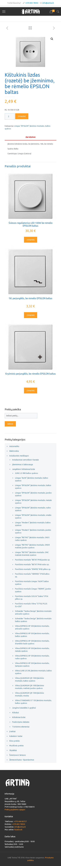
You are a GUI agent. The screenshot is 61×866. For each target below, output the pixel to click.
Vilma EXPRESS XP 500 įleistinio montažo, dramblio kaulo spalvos (32, 642)
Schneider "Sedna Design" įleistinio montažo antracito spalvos (33, 612)
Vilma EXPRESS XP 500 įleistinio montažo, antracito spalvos (32, 627)
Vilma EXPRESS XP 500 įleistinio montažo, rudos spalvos (32, 657)
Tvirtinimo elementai (20, 727)
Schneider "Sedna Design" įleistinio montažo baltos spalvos (33, 619)
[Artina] (30, 11)
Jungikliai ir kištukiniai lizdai (23, 469)
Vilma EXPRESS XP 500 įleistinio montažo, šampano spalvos (32, 664)
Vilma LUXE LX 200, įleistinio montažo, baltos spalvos (33, 672)
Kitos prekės (14, 741)
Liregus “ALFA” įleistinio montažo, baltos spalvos (31, 479)
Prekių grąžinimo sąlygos (15, 809)
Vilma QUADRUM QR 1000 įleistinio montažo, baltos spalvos (29, 679)
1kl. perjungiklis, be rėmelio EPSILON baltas (30, 298)
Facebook (18, 830)
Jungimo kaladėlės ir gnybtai (24, 708)
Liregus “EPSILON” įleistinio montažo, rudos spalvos (33, 509)
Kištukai (15, 712)
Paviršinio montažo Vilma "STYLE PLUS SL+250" (31, 605)
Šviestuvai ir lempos (17, 755)
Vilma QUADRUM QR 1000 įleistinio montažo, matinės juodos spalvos (29, 686)
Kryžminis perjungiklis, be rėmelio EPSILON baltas (30, 373)
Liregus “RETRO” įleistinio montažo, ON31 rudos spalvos (32, 538)
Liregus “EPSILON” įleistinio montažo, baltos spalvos (33, 486)
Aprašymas (31, 137)
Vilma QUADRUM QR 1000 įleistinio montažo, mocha (29, 694)
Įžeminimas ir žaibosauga (22, 464)
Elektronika (14, 451)
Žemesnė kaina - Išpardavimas (21, 760)
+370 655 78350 (31, 3)
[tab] (30, 137)
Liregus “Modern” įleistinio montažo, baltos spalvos (33, 523)
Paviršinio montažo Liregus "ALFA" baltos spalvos (32, 582)
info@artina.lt (48, 3)
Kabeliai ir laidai (15, 736)
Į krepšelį (22, 116)
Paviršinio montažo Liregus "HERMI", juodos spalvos (33, 590)
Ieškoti (10, 424)
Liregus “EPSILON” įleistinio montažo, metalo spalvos (33, 501)
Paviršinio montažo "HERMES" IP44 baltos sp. (32, 575)
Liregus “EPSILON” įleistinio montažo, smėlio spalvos (33, 516)
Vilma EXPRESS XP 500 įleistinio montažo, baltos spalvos (32, 634)
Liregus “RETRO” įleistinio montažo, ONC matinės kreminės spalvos (32, 553)
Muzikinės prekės (16, 746)
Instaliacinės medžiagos (19, 456)
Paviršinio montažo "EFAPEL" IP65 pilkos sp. (33, 569)
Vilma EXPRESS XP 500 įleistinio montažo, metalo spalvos (32, 649)
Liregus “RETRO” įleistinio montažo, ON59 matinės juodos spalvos (32, 546)
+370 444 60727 (20, 821)
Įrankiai (12, 731)
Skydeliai (13, 750)
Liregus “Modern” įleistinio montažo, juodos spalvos (33, 531)
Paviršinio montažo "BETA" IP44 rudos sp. (32, 564)
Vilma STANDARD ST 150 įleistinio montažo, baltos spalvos (33, 701)
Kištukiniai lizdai (18, 717)
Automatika (14, 446)
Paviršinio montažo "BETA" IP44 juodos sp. (32, 560)
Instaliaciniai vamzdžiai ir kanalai (25, 460)
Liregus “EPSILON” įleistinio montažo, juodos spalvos (33, 494)
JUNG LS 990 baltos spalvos (26, 473)
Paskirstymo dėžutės (20, 722)
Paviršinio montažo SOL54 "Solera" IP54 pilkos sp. (31, 597)
